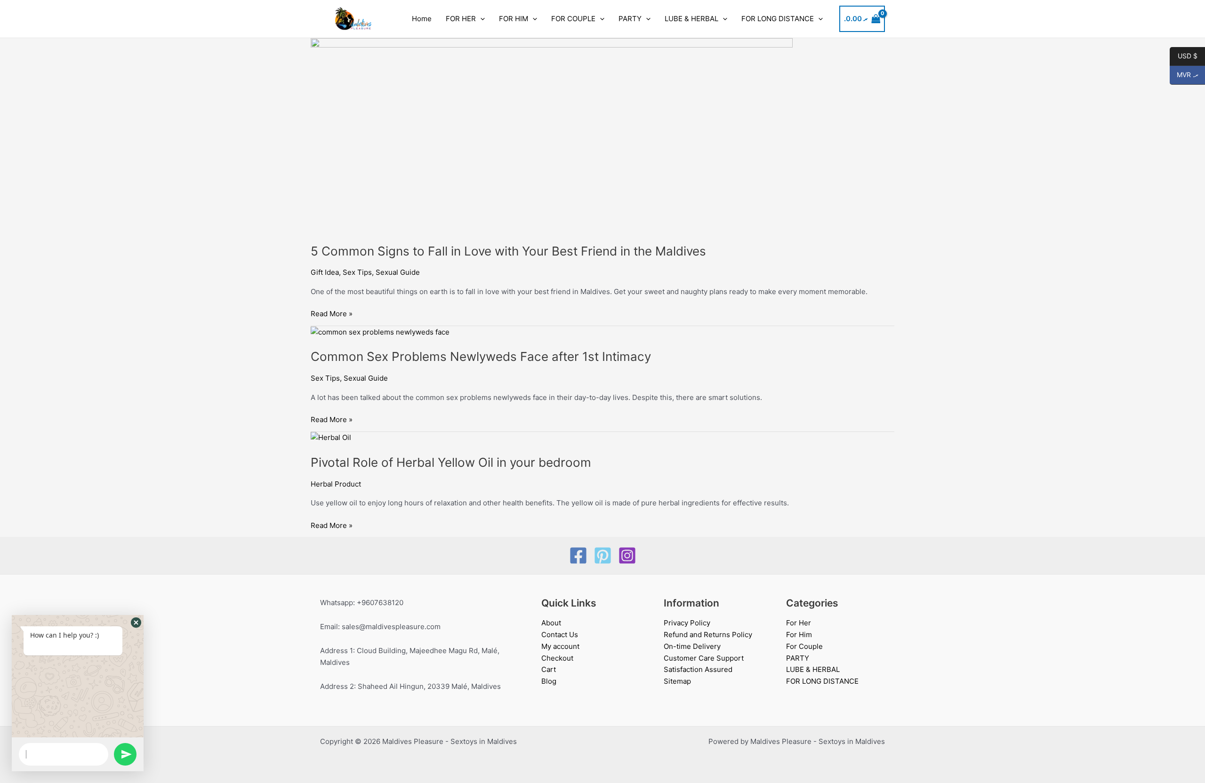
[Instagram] (627, 555)
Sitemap (677, 681)
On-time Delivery (692, 646)
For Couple (804, 646)
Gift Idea (325, 272)
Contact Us (559, 634)
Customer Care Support (704, 658)
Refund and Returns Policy (708, 634)
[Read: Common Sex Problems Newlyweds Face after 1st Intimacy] (380, 331)
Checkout (557, 658)
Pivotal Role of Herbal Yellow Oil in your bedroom (451, 462)
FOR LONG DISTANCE (777, 18)
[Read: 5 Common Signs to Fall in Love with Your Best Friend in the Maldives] (552, 134)
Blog (548, 681)
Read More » (332, 313)
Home (422, 18)
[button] (480, 18)
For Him (799, 634)
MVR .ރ (1184, 75)
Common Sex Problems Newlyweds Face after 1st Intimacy (481, 356)
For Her (798, 622)
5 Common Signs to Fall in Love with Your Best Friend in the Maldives (508, 251)
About (551, 622)
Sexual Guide (398, 272)
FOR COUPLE (573, 18)
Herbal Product (336, 483)
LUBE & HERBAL (691, 18)
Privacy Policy (687, 622)
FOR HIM (513, 18)
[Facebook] (578, 555)
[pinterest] (603, 555)
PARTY (630, 18)
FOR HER (461, 18)
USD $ (1183, 56)
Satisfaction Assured (698, 669)
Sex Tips (357, 272)
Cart (548, 669)
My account (560, 646)
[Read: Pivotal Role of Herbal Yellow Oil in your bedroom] (331, 437)
